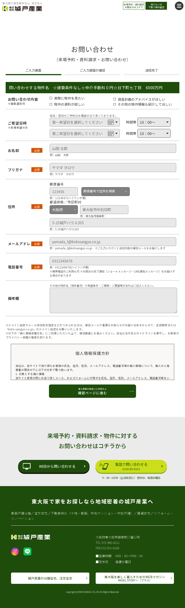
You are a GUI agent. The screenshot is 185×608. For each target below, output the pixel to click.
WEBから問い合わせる (57, 466)
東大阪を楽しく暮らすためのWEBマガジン (134, 578)
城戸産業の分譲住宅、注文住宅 (50, 578)
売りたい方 (156, 6)
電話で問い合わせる (131, 466)
